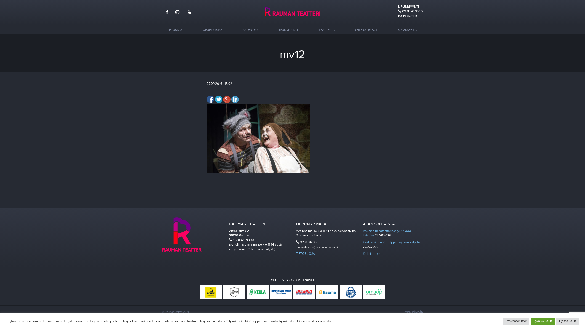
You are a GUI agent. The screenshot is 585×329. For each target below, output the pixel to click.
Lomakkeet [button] (405, 30)
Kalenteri (250, 30)
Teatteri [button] (326, 30)
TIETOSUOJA (305, 254)
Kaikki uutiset (372, 254)
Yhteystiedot (365, 30)
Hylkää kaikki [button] (568, 321)
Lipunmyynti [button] (288, 30)
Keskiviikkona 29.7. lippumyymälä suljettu (391, 242)
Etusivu (175, 30)
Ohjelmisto (212, 30)
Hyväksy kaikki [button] (543, 321)
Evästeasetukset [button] (516, 321)
